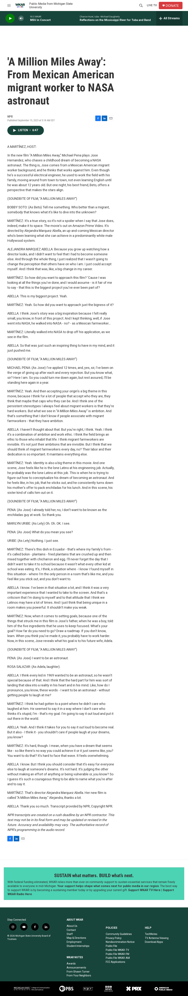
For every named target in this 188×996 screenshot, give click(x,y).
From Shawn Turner (78, 971)
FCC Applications (115, 961)
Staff (70, 934)
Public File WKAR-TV (117, 949)
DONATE (172, 6)
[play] (10, 18)
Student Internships (78, 945)
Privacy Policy (114, 938)
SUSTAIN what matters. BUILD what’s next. (94, 875)
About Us (72, 925)
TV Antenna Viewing (157, 938)
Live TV (152, 5)
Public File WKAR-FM (117, 954)
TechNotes (151, 934)
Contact (71, 929)
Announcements (76, 967)
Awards (71, 963)
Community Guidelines (119, 934)
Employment (74, 941)
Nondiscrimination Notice (120, 941)
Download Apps (154, 941)
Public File (111, 945)
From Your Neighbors (79, 975)
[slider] (27, 18)
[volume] (21, 18)
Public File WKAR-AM (118, 957)
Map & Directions (76, 937)
